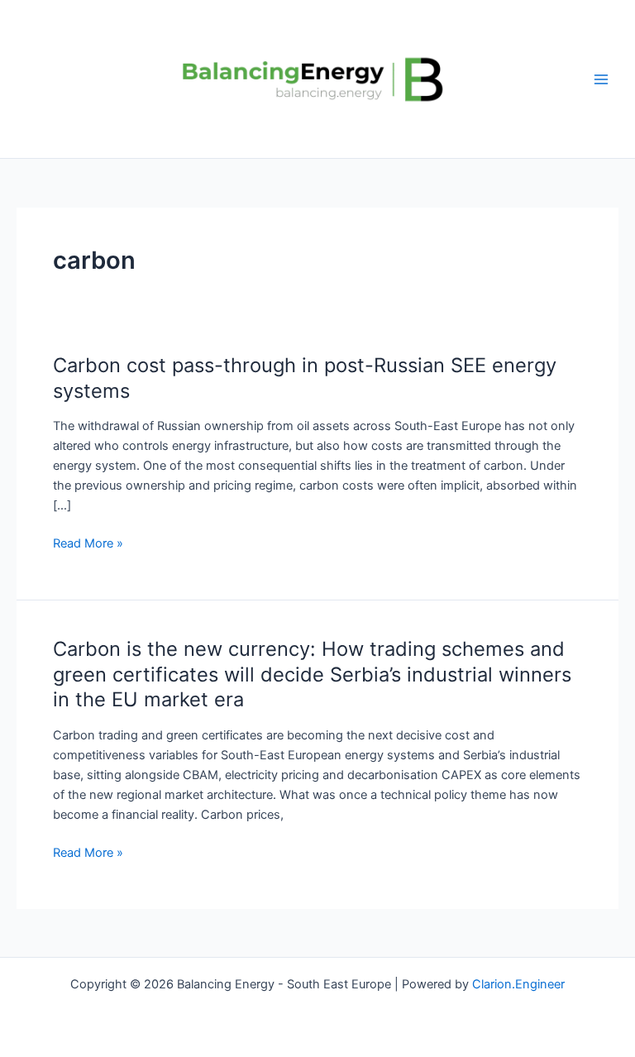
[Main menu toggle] (601, 79)
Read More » (88, 542)
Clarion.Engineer (518, 984)
